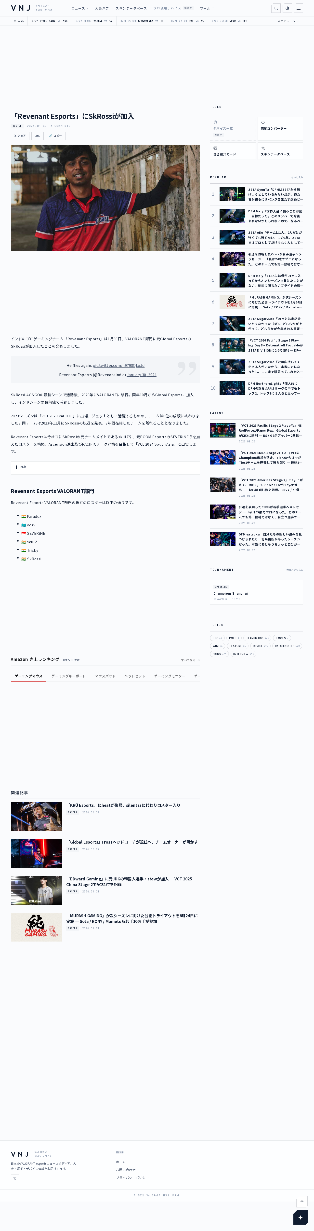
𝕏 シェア (20, 136)
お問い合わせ (126, 1169)
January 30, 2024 (142, 374)
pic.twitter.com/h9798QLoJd (118, 365)
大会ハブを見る (295, 569)
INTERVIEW (243, 654)
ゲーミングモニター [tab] (169, 675)
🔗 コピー (55, 136)
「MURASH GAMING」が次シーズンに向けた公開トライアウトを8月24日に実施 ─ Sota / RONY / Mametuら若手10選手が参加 (132, 918)
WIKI (217, 646)
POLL (234, 638)
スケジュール (288, 21)
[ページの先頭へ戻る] (302, 1201)
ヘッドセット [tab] (134, 675)
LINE (37, 136)
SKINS (219, 654)
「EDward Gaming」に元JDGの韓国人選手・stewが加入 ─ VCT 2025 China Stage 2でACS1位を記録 (129, 881)
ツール (205, 8)
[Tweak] (300, 1217)
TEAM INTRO (257, 638)
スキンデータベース (131, 8)
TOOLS (282, 638)
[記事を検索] (276, 8)
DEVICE (260, 646)
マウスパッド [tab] (105, 675)
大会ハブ (102, 8)
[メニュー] (298, 8)
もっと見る (297, 177)
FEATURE (238, 646)
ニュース (78, 8)
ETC (217, 638)
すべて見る (188, 660)
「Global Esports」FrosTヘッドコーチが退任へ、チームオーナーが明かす (132, 842)
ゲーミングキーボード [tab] (68, 675)
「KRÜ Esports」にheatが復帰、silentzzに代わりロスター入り (123, 805)
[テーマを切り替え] (287, 8)
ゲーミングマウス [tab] (28, 675)
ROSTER (17, 125)
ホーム (121, 1162)
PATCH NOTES (287, 646)
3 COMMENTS (61, 126)
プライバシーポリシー (132, 1177)
